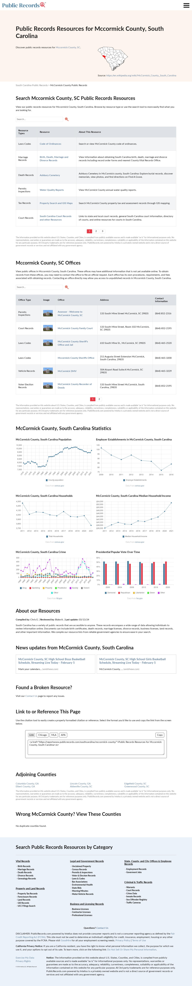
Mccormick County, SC (68, 47)
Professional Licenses (82, 915)
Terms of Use (139, 940)
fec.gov (139, 598)
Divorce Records (25, 876)
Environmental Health (82, 885)
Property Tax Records (28, 894)
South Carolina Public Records (32, 85)
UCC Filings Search (26, 906)
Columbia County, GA (27, 783)
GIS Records (23, 903)
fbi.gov (59, 598)
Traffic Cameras (133, 903)
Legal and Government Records (87, 861)
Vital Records (23, 861)
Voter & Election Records (84, 876)
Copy (160, 735)
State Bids (76, 888)
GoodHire (66, 940)
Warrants (130, 887)
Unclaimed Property (81, 866)
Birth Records (24, 866)
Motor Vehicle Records (82, 894)
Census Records (79, 870)
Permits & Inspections (82, 873)
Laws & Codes (78, 879)
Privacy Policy (123, 940)
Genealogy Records (27, 879)
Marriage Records (26, 870)
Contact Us (31, 696)
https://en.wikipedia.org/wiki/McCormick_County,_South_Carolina (141, 75)
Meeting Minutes (80, 891)
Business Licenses (80, 909)
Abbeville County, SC (81, 786)
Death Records (25, 873)
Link (31, 735)
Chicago (42, 735)
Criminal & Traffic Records (138, 882)
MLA (53, 735)
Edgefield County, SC (135, 783)
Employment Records (136, 869)
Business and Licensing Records (87, 904)
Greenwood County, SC (136, 786)
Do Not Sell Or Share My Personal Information (131, 949)
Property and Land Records (30, 888)
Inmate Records (133, 897)
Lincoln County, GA (80, 783)
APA (63, 735)
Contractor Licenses (81, 912)
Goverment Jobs (134, 872)
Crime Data (131, 894)
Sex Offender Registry (136, 900)
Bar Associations (79, 882)
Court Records (133, 890)
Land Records (24, 900)
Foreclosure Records (27, 897)
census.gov (59, 486)
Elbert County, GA (25, 786)
